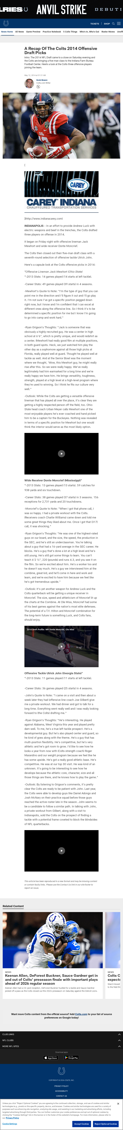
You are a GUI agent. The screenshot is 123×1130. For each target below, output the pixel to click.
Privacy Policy (61, 1086)
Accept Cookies (81, 1124)
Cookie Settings (9, 1124)
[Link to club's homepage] (6, 22)
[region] (61, 1114)
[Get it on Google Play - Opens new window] (71, 1059)
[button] (61, 453)
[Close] (118, 1103)
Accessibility (61, 1091)
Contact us (61, 1096)
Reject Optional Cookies (106, 1124)
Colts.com (81, 1014)
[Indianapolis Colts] (61, 1071)
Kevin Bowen (41, 80)
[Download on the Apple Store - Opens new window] (50, 1057)
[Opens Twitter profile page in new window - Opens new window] (38, 86)
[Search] (113, 24)
